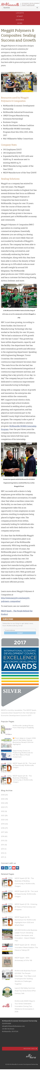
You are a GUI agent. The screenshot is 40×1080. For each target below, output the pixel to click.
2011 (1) (3, 857)
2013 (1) (3, 849)
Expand (20, 20)
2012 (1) (3, 853)
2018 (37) (4, 828)
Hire (20, 23)
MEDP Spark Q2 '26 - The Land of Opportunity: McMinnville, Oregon (24, 765)
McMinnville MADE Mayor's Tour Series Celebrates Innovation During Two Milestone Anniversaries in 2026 (25, 1006)
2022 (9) (4, 811)
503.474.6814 (6, 1023)
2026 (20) (4, 795)
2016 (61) (4, 836)
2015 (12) (4, 840)
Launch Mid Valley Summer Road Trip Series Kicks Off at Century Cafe (25, 990)
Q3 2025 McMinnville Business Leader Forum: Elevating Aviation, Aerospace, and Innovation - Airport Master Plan (26, 935)
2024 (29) (4, 803)
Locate (20, 13)
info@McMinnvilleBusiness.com (13, 1026)
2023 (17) (4, 807)
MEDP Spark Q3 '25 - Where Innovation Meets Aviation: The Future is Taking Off (26, 947)
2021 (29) (4, 815)
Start (20, 16)
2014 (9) (4, 845)
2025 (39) (4, 799)
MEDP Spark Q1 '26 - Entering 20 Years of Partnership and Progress (26, 906)
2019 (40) (4, 824)
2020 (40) (4, 820)
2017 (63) (4, 832)
